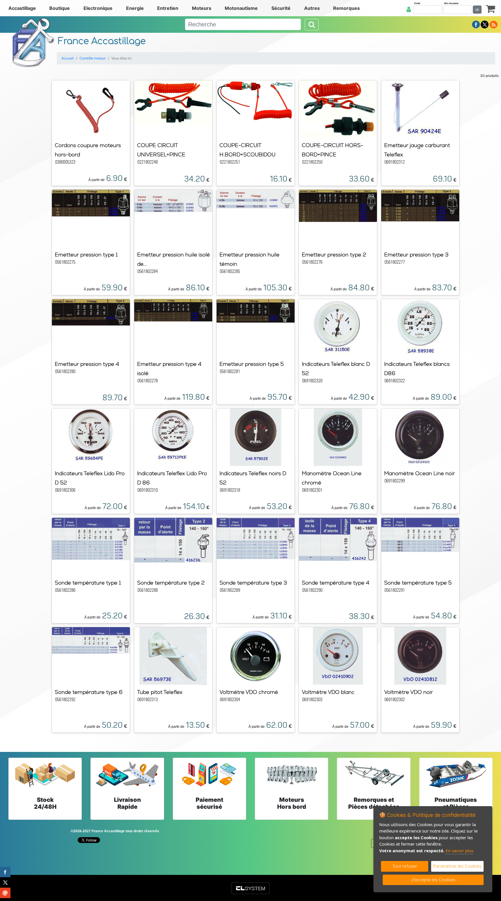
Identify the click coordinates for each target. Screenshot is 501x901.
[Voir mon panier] (490, 9)
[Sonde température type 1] (91, 538)
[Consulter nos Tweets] (485, 24)
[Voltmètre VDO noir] (420, 655)
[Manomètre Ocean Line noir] (420, 436)
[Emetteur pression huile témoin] (256, 199)
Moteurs (201, 8)
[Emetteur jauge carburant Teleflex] (420, 108)
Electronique (98, 8)
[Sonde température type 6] (91, 640)
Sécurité (281, 8)
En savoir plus (459, 850)
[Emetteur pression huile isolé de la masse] (173, 200)
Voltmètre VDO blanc (328, 692)
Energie (135, 8)
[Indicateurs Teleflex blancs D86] (420, 327)
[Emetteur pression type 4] (91, 312)
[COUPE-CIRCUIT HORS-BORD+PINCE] (338, 108)
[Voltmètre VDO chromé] (255, 655)
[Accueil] (33, 42)
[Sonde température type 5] (420, 535)
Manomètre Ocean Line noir (419, 473)
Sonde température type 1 (88, 582)
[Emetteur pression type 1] (91, 202)
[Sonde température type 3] (256, 538)
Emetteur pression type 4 (87, 364)
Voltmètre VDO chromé (248, 692)
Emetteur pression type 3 (416, 254)
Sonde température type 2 (171, 582)
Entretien (167, 8)
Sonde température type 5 (418, 582)
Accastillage (22, 8)
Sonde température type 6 (88, 692)
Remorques (346, 8)
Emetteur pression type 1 (86, 254)
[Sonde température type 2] (173, 539)
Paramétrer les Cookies (457, 866)
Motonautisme (241, 8)
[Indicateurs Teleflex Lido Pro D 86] (173, 436)
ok (477, 9)
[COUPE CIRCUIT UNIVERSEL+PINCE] (173, 102)
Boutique (59, 8)
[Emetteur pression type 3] (420, 205)
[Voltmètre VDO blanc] (338, 655)
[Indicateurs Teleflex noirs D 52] (256, 436)
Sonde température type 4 (335, 582)
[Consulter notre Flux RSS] (493, 24)
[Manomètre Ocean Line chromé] (338, 436)
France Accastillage (102, 41)
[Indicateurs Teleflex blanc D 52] (338, 327)
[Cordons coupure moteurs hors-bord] (91, 108)
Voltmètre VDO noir (408, 692)
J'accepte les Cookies (433, 879)
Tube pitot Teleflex (159, 692)
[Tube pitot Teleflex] (173, 655)
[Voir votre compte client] (408, 9)
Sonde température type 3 (253, 582)
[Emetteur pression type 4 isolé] (173, 310)
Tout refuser (404, 866)
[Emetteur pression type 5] (256, 310)
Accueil (67, 58)
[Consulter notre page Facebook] (476, 24)
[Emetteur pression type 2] (338, 205)
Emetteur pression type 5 (251, 364)
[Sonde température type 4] (338, 539)
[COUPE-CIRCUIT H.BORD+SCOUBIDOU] (256, 100)
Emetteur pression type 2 (334, 254)
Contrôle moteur (92, 58)
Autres (312, 8)
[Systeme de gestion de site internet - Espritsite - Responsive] (250, 888)
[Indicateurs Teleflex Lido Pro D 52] (91, 436)
